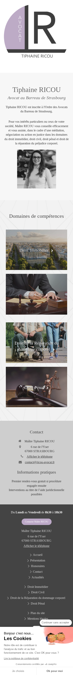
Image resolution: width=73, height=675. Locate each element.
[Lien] (36, 36)
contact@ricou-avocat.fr (40, 462)
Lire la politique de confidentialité (21, 658)
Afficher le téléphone (40, 456)
